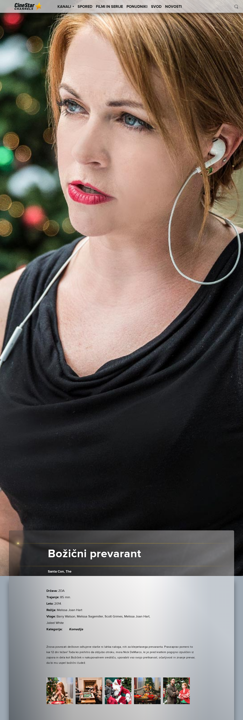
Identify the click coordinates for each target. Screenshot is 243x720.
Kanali (64, 6)
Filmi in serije (109, 6)
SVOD (156, 6)
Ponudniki (136, 6)
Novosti (173, 6)
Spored (85, 6)
